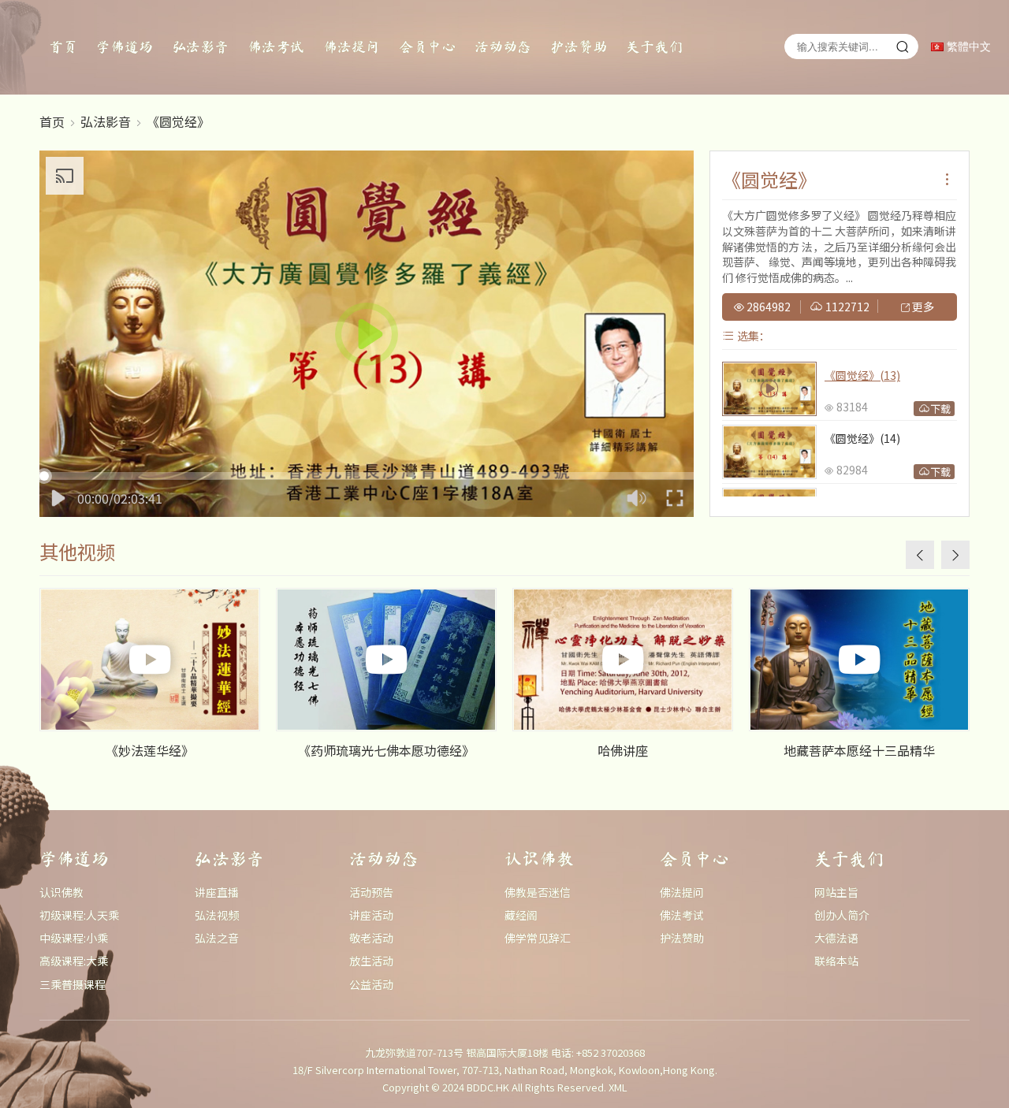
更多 (922, 307)
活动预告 (371, 892)
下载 (940, 408)
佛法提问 (351, 46)
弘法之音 (217, 938)
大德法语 (836, 938)
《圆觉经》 (178, 121)
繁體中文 (967, 47)
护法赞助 (578, 46)
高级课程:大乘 (73, 961)
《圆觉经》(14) (862, 438)
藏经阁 (521, 915)
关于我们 (654, 46)
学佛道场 (124, 46)
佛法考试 (276, 46)
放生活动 (371, 961)
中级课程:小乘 (73, 938)
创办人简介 (841, 915)
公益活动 (371, 984)
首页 (63, 46)
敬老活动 (371, 938)
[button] (955, 555)
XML (618, 1087)
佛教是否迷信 (537, 892)
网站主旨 (836, 892)
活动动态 (503, 46)
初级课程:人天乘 (79, 915)
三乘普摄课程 (72, 984)
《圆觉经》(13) (862, 375)
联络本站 (836, 961)
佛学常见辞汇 (537, 938)
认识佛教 (61, 892)
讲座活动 (371, 915)
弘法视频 (217, 915)
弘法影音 (200, 46)
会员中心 (427, 46)
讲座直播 (217, 892)
